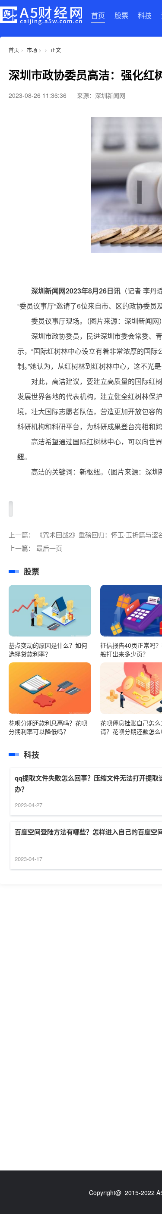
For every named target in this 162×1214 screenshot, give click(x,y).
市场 (32, 49)
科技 (145, 15)
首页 (98, 15)
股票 (121, 15)
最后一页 (49, 547)
